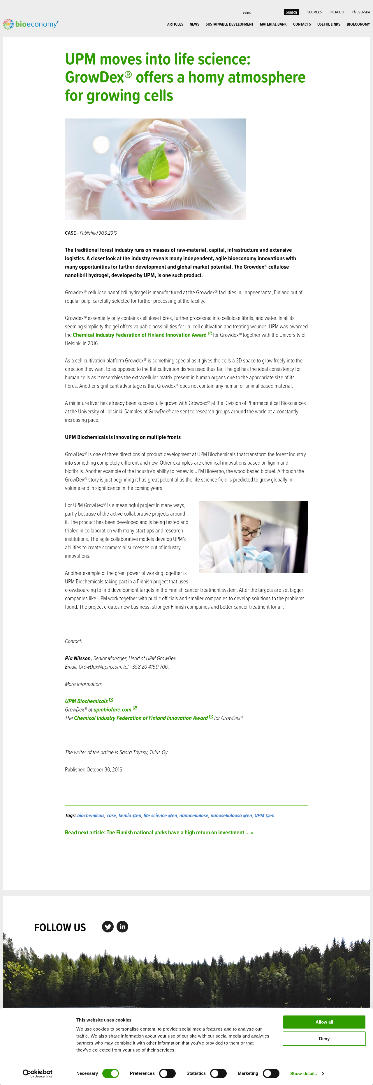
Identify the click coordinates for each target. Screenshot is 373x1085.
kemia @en (130, 815)
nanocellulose (194, 815)
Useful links (328, 24)
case (111, 815)
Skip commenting (186, 863)
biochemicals (90, 815)
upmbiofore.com (111, 709)
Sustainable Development (230, 24)
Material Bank (273, 24)
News (194, 24)
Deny (324, 1038)
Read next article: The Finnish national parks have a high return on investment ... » (159, 832)
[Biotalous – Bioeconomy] (31, 23)
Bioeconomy (358, 24)
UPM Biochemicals (86, 701)
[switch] (167, 1073)
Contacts (302, 24)
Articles (175, 24)
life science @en (160, 815)
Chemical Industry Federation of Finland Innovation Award (140, 334)
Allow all (324, 1021)
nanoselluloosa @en (231, 815)
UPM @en (264, 815)
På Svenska (361, 12)
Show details (303, 1073)
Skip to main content (23, 36)
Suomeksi (315, 12)
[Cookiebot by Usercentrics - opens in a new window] (37, 1073)
